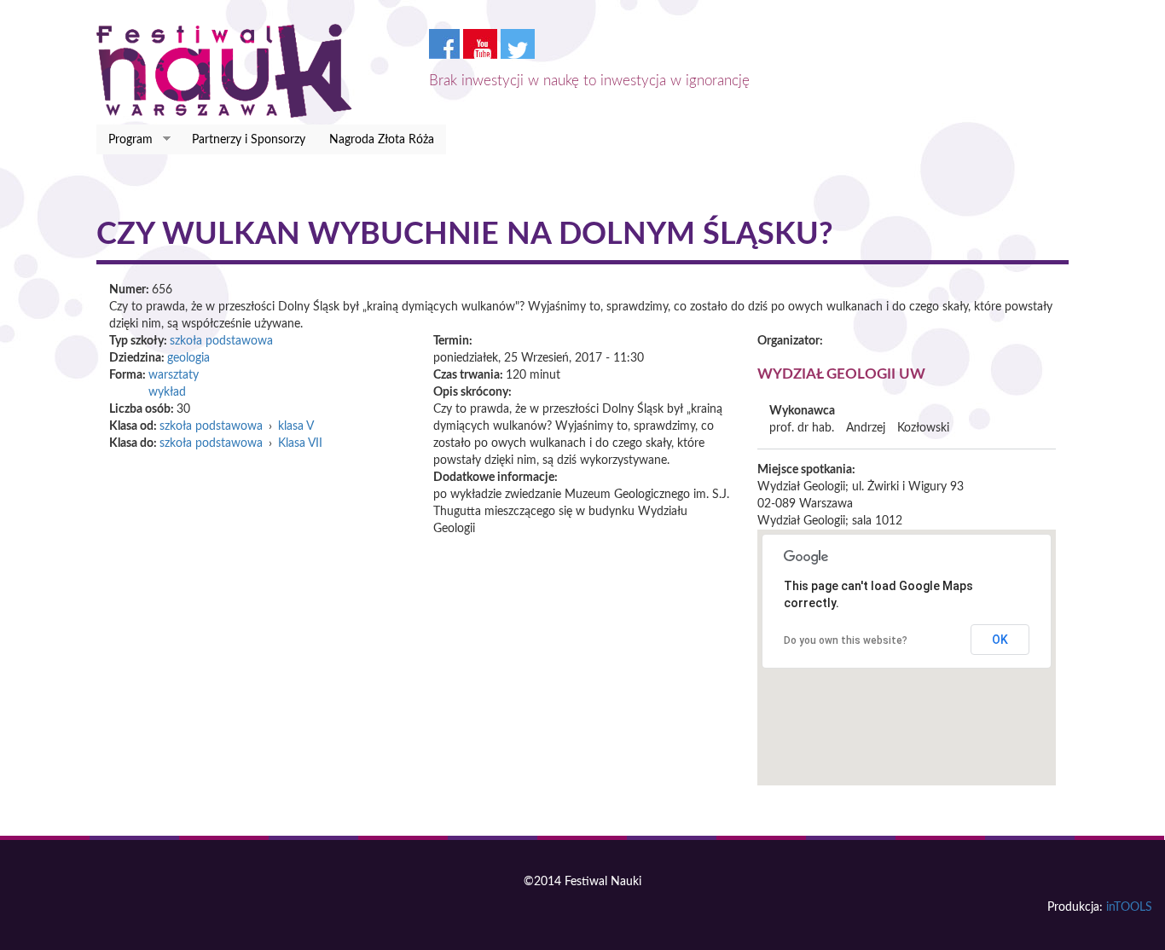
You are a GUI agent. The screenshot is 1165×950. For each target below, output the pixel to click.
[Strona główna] (230, 71)
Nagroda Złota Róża (381, 140)
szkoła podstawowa (221, 341)
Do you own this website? (845, 640)
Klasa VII (300, 443)
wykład (167, 392)
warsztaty (173, 375)
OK (1000, 639)
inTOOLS (1129, 907)
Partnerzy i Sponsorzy (248, 140)
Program (124, 140)
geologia (188, 358)
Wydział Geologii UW (841, 374)
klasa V (296, 426)
